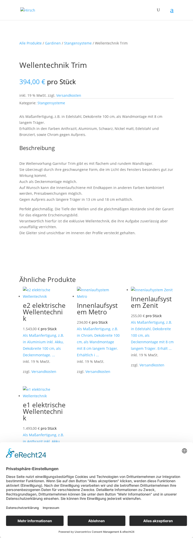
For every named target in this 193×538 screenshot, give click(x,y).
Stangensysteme (78, 43)
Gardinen (53, 43)
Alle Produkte (30, 43)
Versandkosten (68, 95)
